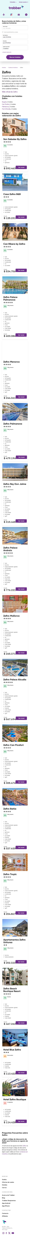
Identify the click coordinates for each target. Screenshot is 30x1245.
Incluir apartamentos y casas (11, 32)
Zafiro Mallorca (11, 615)
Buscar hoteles (15, 57)
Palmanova (5, 106)
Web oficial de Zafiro (10, 92)
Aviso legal (4, 1229)
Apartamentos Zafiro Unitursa (14, 941)
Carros (4, 1187)
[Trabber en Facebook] (6, 1234)
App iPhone (6, 1206)
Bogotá (4, 102)
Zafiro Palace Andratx (10, 549)
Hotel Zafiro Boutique (14, 1099)
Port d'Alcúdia (6, 109)
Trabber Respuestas (9, 1200)
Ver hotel (21, 167)
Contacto (5, 1213)
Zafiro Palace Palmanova (10, 298)
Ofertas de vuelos (8, 1182)
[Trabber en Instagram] (3, 1234)
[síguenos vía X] (9, 1234)
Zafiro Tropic (10, 874)
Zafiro (24, 1146)
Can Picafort (6, 104)
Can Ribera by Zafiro (14, 243)
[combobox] (15, 27)
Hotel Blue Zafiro (12, 1049)
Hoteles (4, 1185)
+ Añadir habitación (6, 52)
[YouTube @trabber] (12, 1234)
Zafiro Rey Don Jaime (14, 484)
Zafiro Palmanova (12, 423)
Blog (3, 1198)
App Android (6, 1203)
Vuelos (4, 1179)
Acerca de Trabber (8, 1195)
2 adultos (5, 48)
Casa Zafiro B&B (12, 194)
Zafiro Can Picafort (13, 745)
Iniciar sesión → (23, 2)
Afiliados (5, 1216)
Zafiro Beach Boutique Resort (11, 990)
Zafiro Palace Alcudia (14, 679)
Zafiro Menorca (11, 361)
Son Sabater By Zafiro (15, 139)
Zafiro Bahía (9, 808)
